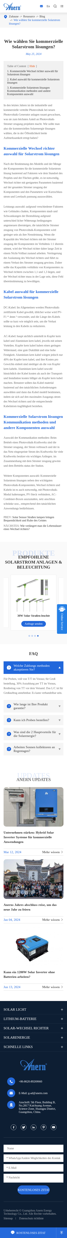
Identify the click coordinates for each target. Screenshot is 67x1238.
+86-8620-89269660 (30, 1081)
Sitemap (8, 1218)
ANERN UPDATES (33, 779)
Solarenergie (17, 1037)
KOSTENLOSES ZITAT (28, 1232)
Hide (32, 66)
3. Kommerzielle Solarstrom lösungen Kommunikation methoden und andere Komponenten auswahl (29, 91)
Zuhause (14, 16)
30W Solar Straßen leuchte (33, 615)
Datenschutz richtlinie (31, 1218)
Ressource (29, 16)
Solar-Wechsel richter (26, 1028)
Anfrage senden (34, 623)
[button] (29, 636)
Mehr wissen (52, 852)
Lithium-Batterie (20, 1019)
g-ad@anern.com (38, 1093)
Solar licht (15, 1009)
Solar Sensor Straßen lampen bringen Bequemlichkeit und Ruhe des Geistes (29, 519)
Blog (42, 16)
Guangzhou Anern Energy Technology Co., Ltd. (28, 1212)
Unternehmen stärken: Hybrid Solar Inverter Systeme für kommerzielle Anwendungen (29, 837)
